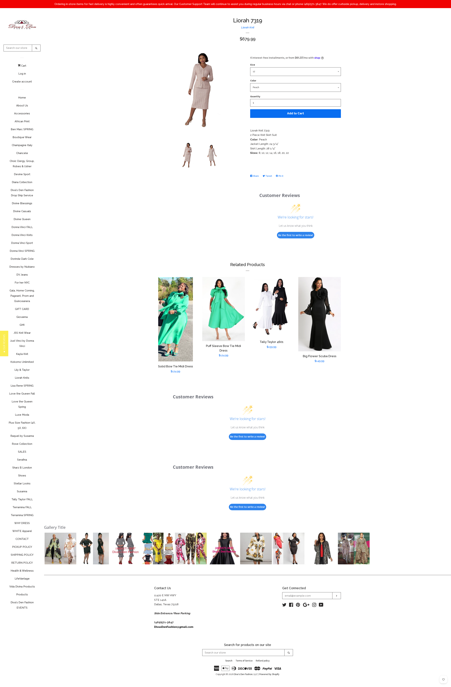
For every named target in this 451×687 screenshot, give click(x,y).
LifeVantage (22, 578)
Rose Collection (22, 443)
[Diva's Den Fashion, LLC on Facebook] (291, 605)
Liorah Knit (247, 27)
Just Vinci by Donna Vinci (22, 343)
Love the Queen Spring (22, 404)
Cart (23, 65)
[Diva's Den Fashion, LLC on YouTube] (321, 605)
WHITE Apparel (22, 531)
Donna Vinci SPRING (22, 250)
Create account (22, 81)
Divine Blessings (22, 203)
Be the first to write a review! (295, 235)
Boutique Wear (22, 137)
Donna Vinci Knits (22, 235)
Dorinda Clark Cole (22, 258)
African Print (22, 121)
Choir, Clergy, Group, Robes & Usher (22, 163)
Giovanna (22, 317)
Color (253, 80)
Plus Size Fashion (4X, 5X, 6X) (22, 425)
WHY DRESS (22, 523)
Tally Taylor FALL (22, 499)
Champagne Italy (22, 145)
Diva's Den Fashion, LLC (246, 674)
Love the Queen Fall (22, 393)
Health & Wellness (22, 570)
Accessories (22, 113)
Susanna (22, 491)
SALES (22, 451)
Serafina (22, 459)
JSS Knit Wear (22, 332)
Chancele (22, 153)
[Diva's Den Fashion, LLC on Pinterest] (298, 605)
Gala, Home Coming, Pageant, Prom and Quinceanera (22, 296)
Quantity (255, 96)
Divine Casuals (22, 211)
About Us (22, 105)
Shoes (22, 475)
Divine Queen (22, 219)
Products (22, 594)
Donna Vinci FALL (22, 227)
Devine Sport (22, 174)
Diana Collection (22, 182)
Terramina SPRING (22, 515)
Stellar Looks (22, 483)
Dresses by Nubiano (22, 266)
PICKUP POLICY (22, 547)
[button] (60, 548)
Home (22, 97)
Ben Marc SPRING (22, 129)
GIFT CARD (22, 309)
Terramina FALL (22, 507)
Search (228, 661)
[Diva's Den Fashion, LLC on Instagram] (314, 605)
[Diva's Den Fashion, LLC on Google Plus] (306, 605)
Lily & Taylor (22, 369)
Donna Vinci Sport (22, 243)
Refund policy (263, 661)
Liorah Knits (22, 377)
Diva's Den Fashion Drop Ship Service (22, 193)
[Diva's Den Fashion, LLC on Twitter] (284, 605)
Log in (22, 73)
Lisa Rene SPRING (22, 385)
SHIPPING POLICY (22, 554)
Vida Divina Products (22, 586)
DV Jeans (22, 274)
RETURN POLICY (22, 562)
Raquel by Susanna (22, 436)
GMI (22, 324)
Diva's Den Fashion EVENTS (22, 605)
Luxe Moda (22, 414)
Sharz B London (22, 467)
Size (252, 65)
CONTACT (22, 539)
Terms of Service (244, 661)
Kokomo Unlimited (22, 361)
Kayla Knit (22, 354)
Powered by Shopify (269, 674)
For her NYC (22, 282)
